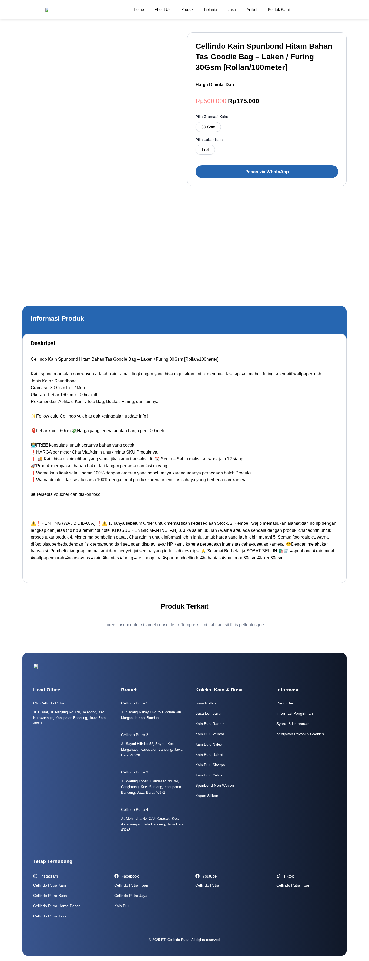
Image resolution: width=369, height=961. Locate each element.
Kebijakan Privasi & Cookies (300, 734)
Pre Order (284, 703)
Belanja (210, 9)
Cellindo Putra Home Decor (56, 906)
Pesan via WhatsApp (267, 171)
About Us (162, 9)
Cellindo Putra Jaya (49, 916)
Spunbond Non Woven (214, 785)
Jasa (232, 9)
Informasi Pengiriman (294, 713)
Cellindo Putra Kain (49, 885)
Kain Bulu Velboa (209, 734)
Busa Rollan (205, 703)
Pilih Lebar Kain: (210, 139)
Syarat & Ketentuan (293, 723)
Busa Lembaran (209, 713)
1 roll (205, 149)
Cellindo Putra (207, 885)
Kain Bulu (122, 906)
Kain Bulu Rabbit (209, 754)
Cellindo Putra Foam (131, 885)
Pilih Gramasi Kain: (212, 116)
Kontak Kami (279, 9)
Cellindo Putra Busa (50, 895)
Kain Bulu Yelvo (208, 775)
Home (139, 9)
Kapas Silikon (206, 795)
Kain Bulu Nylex (208, 744)
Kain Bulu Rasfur (209, 723)
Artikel (252, 9)
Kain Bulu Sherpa (210, 765)
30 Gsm (208, 126)
